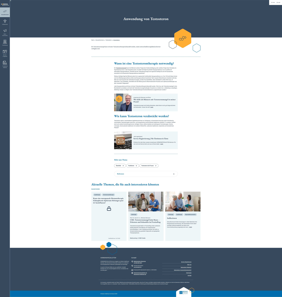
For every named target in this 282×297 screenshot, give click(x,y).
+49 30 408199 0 (137, 267)
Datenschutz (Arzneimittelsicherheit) (182, 270)
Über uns (189, 264)
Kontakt (189, 275)
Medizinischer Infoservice (140, 261)
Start (92, 40)
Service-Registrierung (186, 262)
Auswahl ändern (95, 189)
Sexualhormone (100, 40)
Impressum (188, 272)
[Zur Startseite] (5, 3)
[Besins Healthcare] (182, 294)
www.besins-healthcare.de (140, 274)
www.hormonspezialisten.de (140, 272)
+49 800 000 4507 (138, 262)
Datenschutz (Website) (186, 267)
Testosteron (109, 40)
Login (279, 2)
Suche (273, 2)
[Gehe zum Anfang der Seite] (280, 295)
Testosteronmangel (121, 68)
